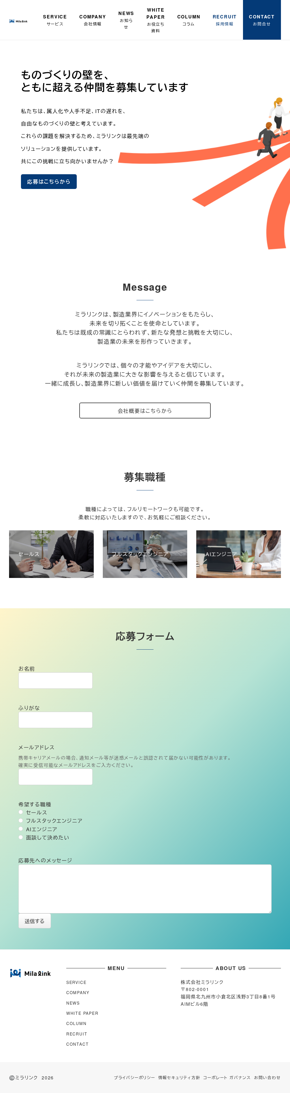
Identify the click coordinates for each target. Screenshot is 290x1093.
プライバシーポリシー (134, 1077)
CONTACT (77, 1044)
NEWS (73, 1003)
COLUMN (76, 1023)
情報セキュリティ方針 (179, 1077)
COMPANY (77, 992)
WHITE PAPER (82, 1013)
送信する (34, 920)
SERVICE (76, 982)
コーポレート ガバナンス (227, 1077)
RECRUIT (77, 1034)
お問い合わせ (267, 1077)
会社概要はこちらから (145, 410)
